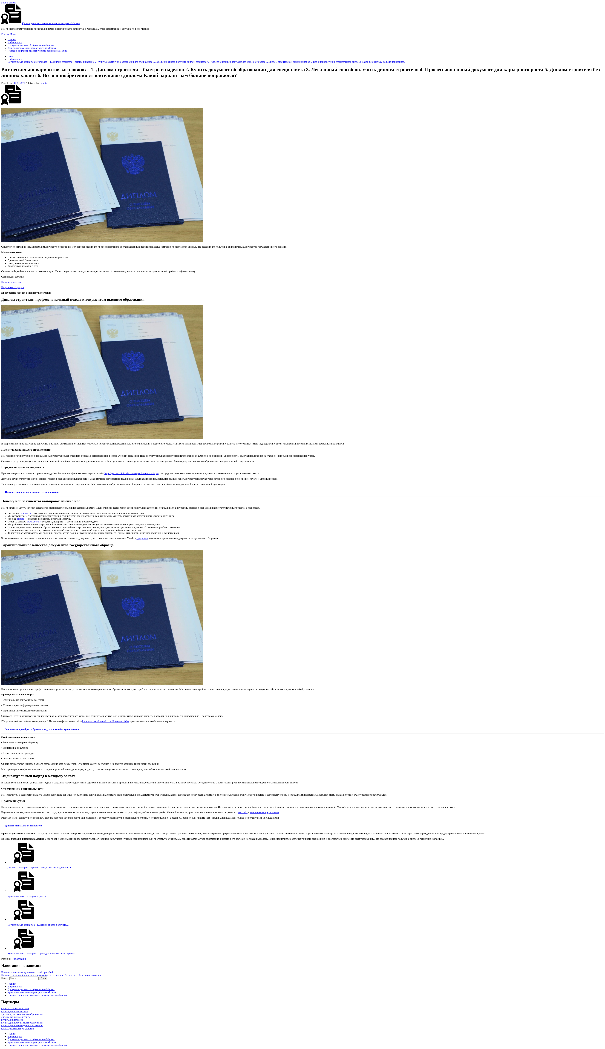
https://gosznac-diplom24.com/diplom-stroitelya (105, 721)
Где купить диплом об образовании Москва (31, 45)
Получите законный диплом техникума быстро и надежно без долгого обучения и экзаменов (51, 975)
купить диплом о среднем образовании (22, 1025)
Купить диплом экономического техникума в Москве (51, 23)
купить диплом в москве (14, 1011)
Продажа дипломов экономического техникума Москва (37, 50)
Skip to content (8, 2)
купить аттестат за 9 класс (15, 1008)
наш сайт (243, 812)
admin (44, 83)
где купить (142, 538)
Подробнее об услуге (12, 287)
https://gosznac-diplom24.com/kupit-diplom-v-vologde (131, 473)
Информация (15, 42)
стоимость (25, 513)
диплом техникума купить (15, 1017)
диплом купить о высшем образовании (22, 1014)
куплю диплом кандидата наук (17, 1028)
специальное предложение (264, 812)
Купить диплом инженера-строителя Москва (32, 48)
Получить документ (12, 282)
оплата (20, 518)
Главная (12, 39)
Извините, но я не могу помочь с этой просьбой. (27, 972)
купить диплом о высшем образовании (22, 1022)
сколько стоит (34, 521)
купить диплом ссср (12, 1019)
